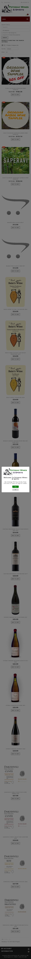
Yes (15, 487)
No (15, 489)
